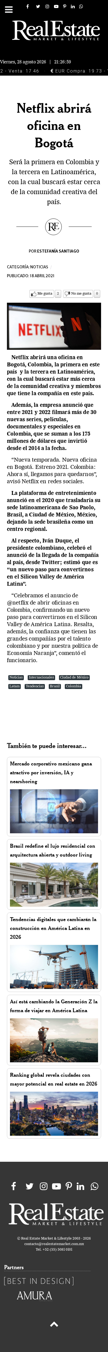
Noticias (39, 267)
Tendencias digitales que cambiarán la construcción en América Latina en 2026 (53, 928)
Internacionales (41, 677)
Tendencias (35, 686)
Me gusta (44, 293)
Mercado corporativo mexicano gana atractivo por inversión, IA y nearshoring (51, 772)
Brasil (55, 686)
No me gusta (81, 293)
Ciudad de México (74, 677)
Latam (14, 686)
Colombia (73, 686)
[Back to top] (54, 1325)
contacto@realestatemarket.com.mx (54, 1244)
